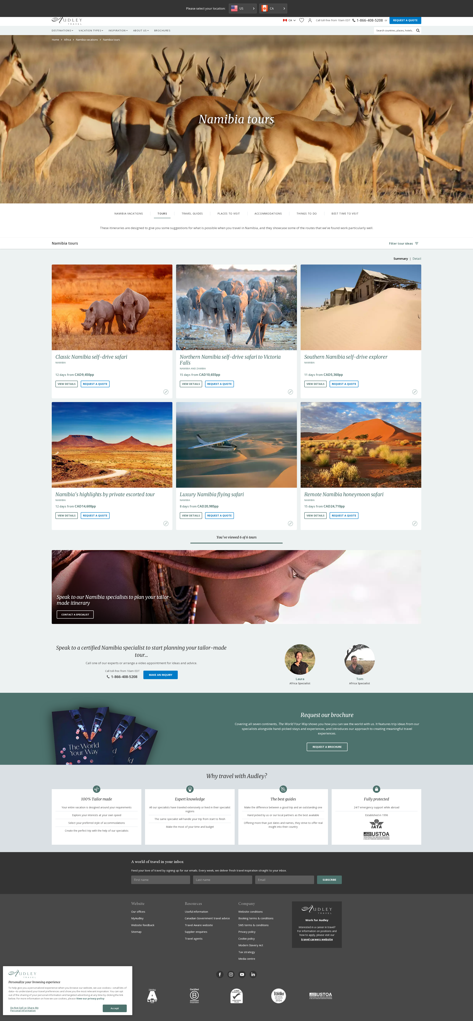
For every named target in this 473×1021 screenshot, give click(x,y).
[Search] (418, 30)
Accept (115, 1008)
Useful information (196, 911)
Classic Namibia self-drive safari (91, 357)
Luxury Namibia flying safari (212, 494)
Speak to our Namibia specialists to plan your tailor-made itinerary (114, 600)
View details (67, 384)
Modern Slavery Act (250, 945)
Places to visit (228, 213)
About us (140, 30)
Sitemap (136, 932)
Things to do (307, 213)
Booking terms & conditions (255, 918)
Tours (162, 213)
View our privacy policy (90, 998)
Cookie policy (246, 938)
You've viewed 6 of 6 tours (237, 537)
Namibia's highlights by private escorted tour (105, 494)
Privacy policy (247, 932)
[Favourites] (301, 20)
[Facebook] (220, 974)
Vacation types (90, 30)
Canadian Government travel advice (207, 918)
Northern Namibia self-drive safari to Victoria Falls (230, 360)
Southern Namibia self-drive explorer (345, 357)
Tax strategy (246, 952)
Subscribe (329, 879)
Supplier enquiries (196, 932)
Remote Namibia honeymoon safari (344, 494)
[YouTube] (242, 974)
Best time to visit (345, 213)
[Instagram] (231, 974)
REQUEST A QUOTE (405, 20)
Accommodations (268, 213)
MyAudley (137, 918)
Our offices (138, 911)
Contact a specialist (75, 614)
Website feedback (142, 925)
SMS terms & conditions (253, 925)
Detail (417, 258)
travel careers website (317, 939)
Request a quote (95, 384)
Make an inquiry (160, 675)
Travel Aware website (199, 925)
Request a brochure (327, 747)
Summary (401, 258)
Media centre (246, 958)
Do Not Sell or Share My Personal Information (24, 1009)
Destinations (61, 30)
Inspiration (117, 30)
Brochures (162, 30)
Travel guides (192, 213)
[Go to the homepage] (67, 20)
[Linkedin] (253, 974)
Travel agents (194, 938)
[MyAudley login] (310, 20)
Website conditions (250, 911)
